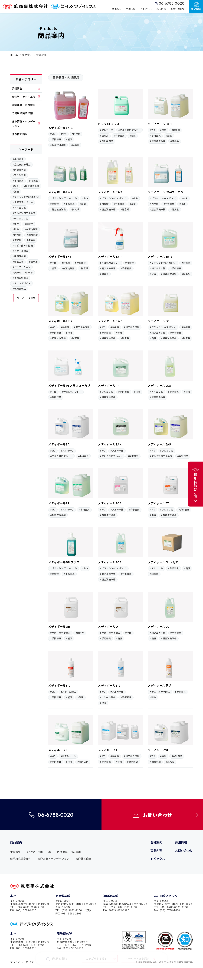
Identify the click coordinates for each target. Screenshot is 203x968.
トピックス (157, 858)
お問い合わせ (157, 814)
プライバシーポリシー (23, 962)
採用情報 (181, 842)
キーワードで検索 (26, 297)
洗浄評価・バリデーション (53, 858)
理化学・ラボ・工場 (39, 852)
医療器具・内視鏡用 (69, 852)
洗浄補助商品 (84, 858)
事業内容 (156, 850)
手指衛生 (15, 852)
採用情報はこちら (195, 487)
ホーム (14, 55)
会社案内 (156, 842)
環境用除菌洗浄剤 (20, 858)
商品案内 (27, 55)
